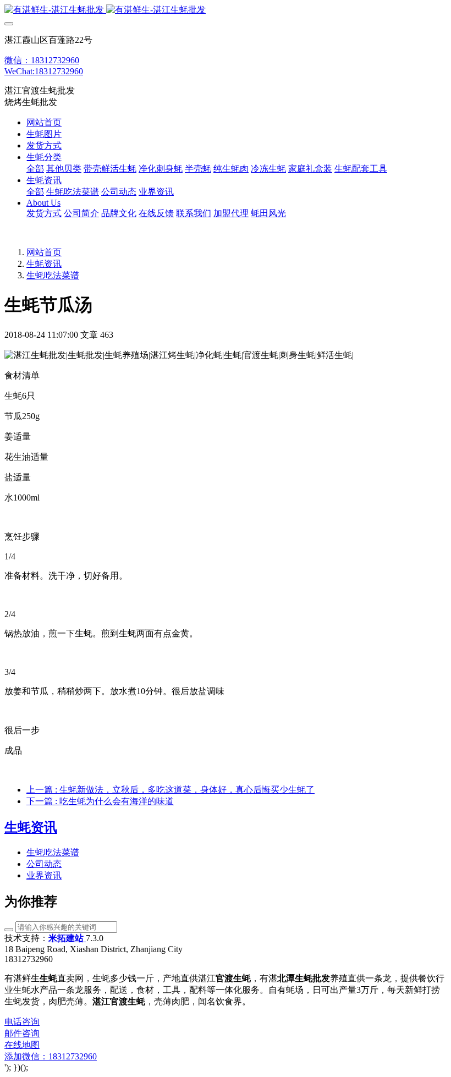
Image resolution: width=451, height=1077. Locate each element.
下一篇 (100, 801)
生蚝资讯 (44, 263)
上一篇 (170, 789)
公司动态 (44, 864)
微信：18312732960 (41, 60)
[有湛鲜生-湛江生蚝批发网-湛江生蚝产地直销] (225, 10)
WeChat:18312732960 (43, 71)
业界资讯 (44, 875)
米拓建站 (67, 938)
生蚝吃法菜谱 (52, 275)
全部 (35, 168)
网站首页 (44, 122)
